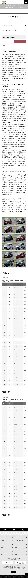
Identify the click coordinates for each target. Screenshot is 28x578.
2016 (16, 551)
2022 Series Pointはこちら (10, 30)
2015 (2, 554)
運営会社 (2, 540)
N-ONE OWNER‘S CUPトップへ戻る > (14, 7)
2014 (16, 554)
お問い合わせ (17, 537)
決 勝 (4, 45)
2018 (16, 547)
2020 (16, 544)
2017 (2, 551)
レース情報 (5, 41)
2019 (2, 547)
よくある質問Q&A (4, 537)
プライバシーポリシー (19, 540)
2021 (2, 544)
